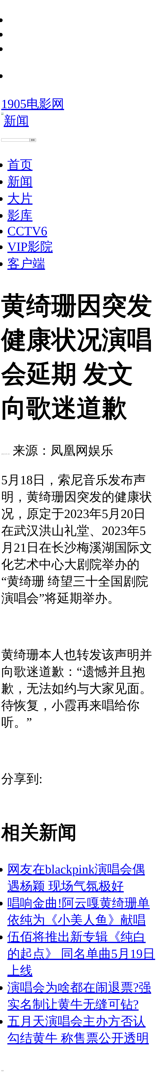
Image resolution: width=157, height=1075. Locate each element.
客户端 (26, 264)
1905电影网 (32, 104)
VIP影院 (30, 247)
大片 (20, 198)
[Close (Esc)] (2, 1070)
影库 (20, 215)
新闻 (20, 182)
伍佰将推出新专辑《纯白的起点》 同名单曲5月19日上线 (81, 954)
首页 (20, 165)
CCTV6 (27, 231)
